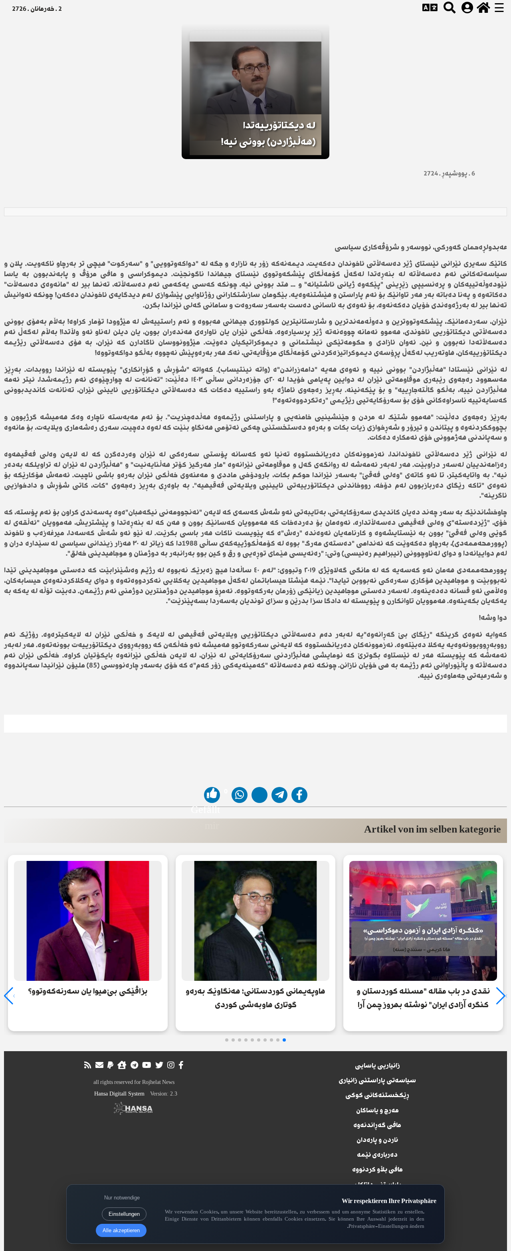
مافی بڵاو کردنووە (377, 1170)
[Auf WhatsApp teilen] (240, 795)
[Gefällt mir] (212, 795)
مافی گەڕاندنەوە (377, 1126)
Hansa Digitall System (119, 1094)
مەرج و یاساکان (377, 1111)
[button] (284, 1040)
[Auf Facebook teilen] (299, 795)
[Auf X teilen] (259, 795)
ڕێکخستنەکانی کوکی (377, 1096)
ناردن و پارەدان (377, 1140)
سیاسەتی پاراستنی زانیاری (377, 1081)
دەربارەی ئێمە (377, 1155)
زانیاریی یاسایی (377, 1066)
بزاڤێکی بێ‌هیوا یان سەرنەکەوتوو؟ (88, 992)
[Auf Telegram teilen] (279, 795)
